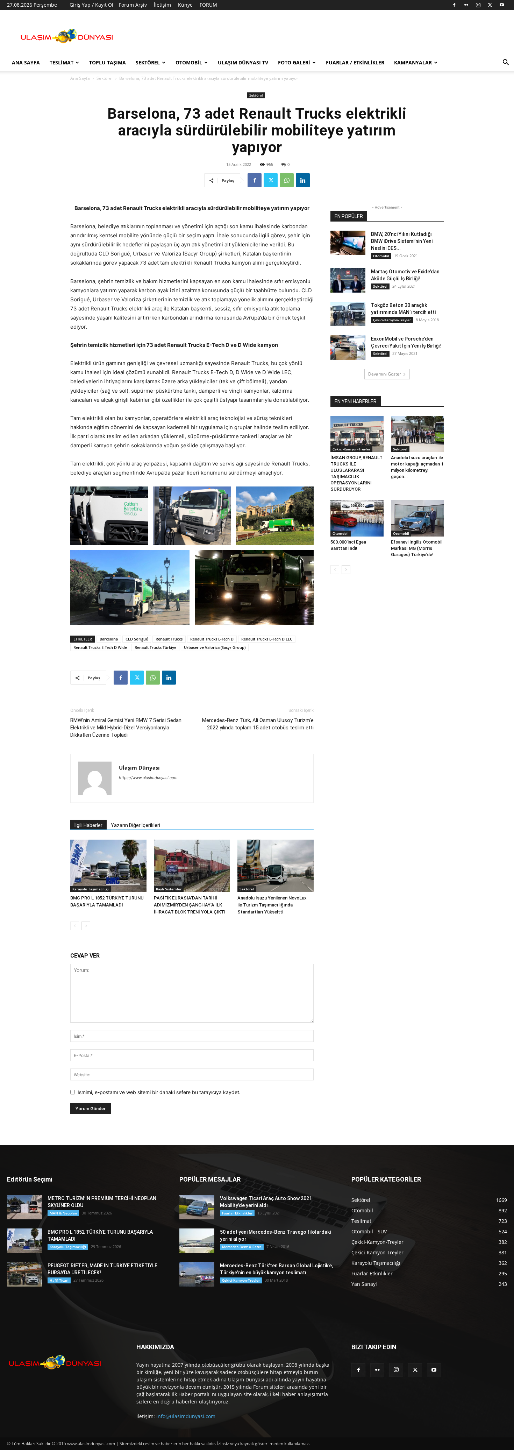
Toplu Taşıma (107, 62)
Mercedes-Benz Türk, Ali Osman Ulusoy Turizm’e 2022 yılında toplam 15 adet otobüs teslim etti (258, 724)
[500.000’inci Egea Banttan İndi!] (357, 518)
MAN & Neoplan (63, 1213)
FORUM (208, 4)
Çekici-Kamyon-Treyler (392, 319)
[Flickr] (466, 5)
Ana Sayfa (26, 62)
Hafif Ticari (59, 1280)
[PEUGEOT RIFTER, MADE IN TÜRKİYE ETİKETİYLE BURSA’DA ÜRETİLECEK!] (24, 1274)
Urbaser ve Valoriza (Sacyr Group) (214, 647)
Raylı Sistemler (168, 889)
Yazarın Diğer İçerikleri (135, 825)
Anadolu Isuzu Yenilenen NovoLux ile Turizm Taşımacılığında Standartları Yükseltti (272, 905)
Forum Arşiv (133, 4)
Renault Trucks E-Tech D (212, 639)
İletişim (162, 4)
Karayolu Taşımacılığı (90, 889)
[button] (505, 63)
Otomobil (189, 62)
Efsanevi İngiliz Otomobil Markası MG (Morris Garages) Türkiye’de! (416, 548)
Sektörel (148, 62)
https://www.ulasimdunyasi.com (148, 777)
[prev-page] (74, 926)
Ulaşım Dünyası (139, 767)
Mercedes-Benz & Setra (242, 1246)
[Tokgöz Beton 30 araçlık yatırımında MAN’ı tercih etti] (347, 314)
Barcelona (109, 639)
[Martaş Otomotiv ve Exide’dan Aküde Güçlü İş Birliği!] (347, 280)
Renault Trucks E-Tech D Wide (100, 647)
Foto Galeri (294, 62)
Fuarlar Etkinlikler (237, 1213)
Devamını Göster (384, 374)
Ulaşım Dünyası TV (243, 62)
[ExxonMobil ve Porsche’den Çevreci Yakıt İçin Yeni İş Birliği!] (347, 347)
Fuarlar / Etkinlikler (355, 62)
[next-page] (85, 926)
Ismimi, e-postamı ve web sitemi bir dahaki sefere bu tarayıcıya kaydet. (159, 1092)
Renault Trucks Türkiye (155, 647)
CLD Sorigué (137, 639)
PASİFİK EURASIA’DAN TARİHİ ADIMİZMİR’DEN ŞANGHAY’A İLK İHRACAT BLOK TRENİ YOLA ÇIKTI (190, 905)
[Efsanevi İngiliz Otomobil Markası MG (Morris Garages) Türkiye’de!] (417, 518)
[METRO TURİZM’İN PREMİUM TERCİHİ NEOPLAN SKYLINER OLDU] (24, 1207)
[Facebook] (454, 5)
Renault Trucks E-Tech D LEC (266, 639)
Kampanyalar (413, 62)
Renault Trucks (169, 639)
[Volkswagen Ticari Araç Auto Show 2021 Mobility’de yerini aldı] (196, 1207)
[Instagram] (478, 5)
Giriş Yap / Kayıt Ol (91, 4)
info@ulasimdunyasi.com (185, 1416)
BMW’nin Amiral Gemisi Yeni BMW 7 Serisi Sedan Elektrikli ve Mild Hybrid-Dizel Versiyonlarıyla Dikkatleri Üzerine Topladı (125, 727)
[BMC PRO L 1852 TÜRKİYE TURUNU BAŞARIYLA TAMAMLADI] (108, 866)
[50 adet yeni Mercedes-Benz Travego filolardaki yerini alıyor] (196, 1240)
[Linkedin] (303, 180)
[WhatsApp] (287, 180)
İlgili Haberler (88, 825)
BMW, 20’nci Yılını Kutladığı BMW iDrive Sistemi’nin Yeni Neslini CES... (402, 241)
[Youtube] (502, 5)
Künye (185, 4)
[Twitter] (490, 5)
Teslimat (61, 62)
